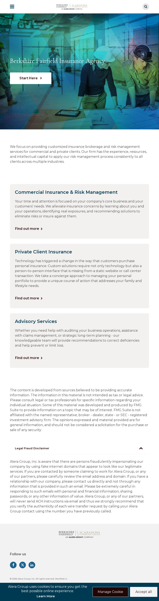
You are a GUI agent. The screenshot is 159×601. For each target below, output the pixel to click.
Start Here (29, 78)
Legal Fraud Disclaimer (32, 448)
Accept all (143, 592)
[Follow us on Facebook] (13, 565)
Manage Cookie (110, 592)
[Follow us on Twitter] (22, 565)
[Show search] (145, 6)
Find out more (27, 229)
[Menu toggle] (15, 7)
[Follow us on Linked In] (32, 565)
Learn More (46, 596)
